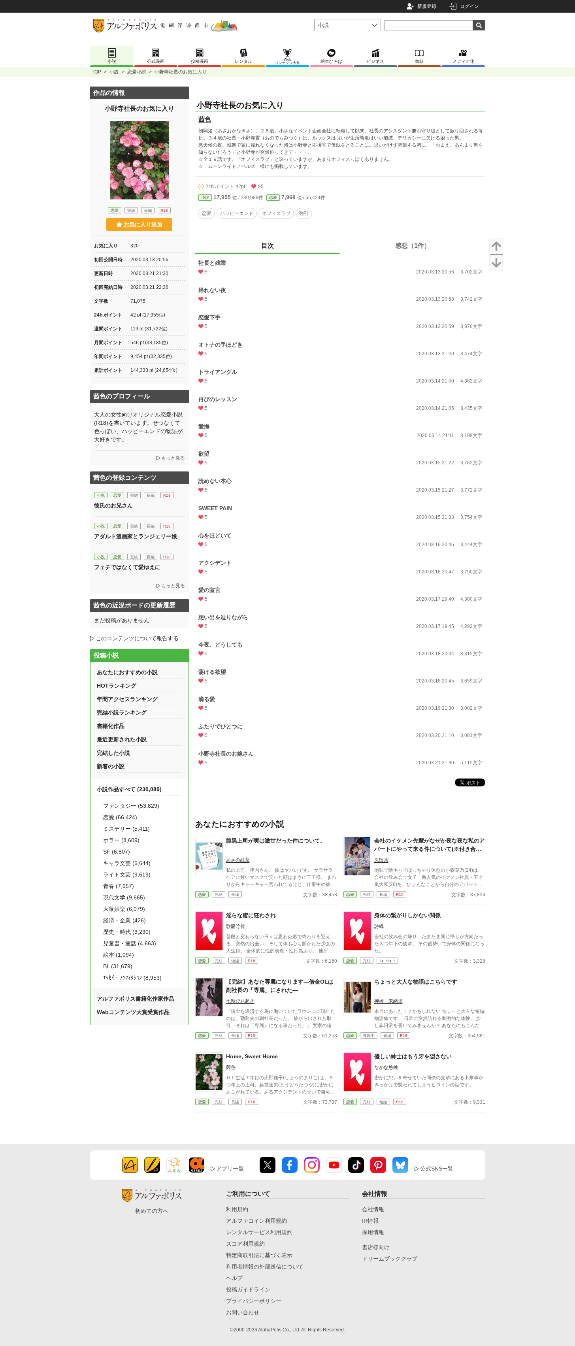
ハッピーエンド (236, 213)
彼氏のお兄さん (113, 505)
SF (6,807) (116, 851)
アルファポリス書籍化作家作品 (135, 998)
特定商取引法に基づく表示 (259, 1255)
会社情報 (373, 1209)
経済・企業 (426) (124, 920)
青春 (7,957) (118, 886)
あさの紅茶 (238, 860)
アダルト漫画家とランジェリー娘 (135, 536)
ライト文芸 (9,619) (127, 874)
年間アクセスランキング (127, 699)
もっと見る (173, 458)
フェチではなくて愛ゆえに (127, 567)
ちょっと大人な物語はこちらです (415, 981)
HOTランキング (116, 685)
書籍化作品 (110, 726)
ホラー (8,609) (121, 840)
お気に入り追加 (143, 224)
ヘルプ (234, 1278)
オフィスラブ (276, 213)
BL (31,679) (117, 966)
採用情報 (373, 1232)
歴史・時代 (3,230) (127, 932)
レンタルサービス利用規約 (259, 1232)
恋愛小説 (136, 72)
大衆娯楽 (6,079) (124, 909)
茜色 (204, 119)
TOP (96, 72)
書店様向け (376, 1247)
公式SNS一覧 (436, 1168)
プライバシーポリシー (253, 1301)
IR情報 (370, 1221)
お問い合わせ (242, 1312)
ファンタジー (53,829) (131, 806)
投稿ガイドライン (248, 1289)
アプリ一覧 (230, 1168)
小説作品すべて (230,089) (129, 789)
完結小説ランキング (122, 712)
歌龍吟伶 (235, 926)
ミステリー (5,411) (126, 829)
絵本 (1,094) (118, 955)
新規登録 (426, 6)
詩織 (379, 926)
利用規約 (237, 1209)
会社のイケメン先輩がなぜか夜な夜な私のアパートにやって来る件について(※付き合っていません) (429, 848)
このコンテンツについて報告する (137, 638)
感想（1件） (412, 245)
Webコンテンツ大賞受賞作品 (133, 1012)
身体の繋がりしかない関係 (407, 915)
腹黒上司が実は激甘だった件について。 (276, 840)
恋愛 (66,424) (120, 817)
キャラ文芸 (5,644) (127, 863)
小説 (114, 72)
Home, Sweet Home (252, 1056)
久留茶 (381, 860)
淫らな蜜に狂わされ (251, 915)
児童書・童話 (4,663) (129, 943)
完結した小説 (113, 753)
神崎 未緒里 (388, 1001)
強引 (304, 213)
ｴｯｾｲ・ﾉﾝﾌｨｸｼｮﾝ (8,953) (132, 978)
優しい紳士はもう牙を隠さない (413, 1056)
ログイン (469, 6)
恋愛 (273, 197)
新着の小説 (110, 766)
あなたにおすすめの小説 (127, 672)
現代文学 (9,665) (124, 897)
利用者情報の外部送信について (265, 1266)
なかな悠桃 (386, 1067)
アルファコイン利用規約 (256, 1221)
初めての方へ (151, 1211)
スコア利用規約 (245, 1243)
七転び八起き (240, 1001)
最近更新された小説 (122, 739)
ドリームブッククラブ (389, 1259)
